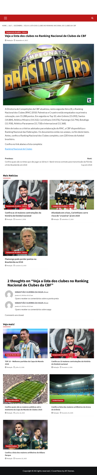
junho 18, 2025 (20, 413)
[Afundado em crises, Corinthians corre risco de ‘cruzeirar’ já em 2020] (72, 195)
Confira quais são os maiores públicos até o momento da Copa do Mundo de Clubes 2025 (23, 408)
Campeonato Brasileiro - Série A (16, 32)
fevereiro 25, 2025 (67, 413)
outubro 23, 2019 (20, 266)
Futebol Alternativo (12, 400)
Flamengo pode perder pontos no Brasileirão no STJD (20, 261)
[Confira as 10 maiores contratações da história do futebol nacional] (25, 195)
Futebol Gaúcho (58, 400)
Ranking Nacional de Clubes (18, 148)
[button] (5, 18)
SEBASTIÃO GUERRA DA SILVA (29, 292)
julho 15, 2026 (19, 367)
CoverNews (57, 471)
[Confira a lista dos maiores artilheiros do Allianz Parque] (25, 434)
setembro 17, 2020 (68, 219)
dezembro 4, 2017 (22, 40)
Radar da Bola (48, 5)
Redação (10, 40)
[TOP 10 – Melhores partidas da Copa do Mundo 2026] (25, 343)
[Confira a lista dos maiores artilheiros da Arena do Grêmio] (72, 389)
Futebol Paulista (11, 446)
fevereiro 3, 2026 (20, 219)
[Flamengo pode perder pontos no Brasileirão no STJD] (25, 241)
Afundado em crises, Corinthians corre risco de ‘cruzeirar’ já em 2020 (69, 214)
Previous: (26, 161)
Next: (71, 161)
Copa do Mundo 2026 (13, 355)
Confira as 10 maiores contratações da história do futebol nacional (23, 214)
